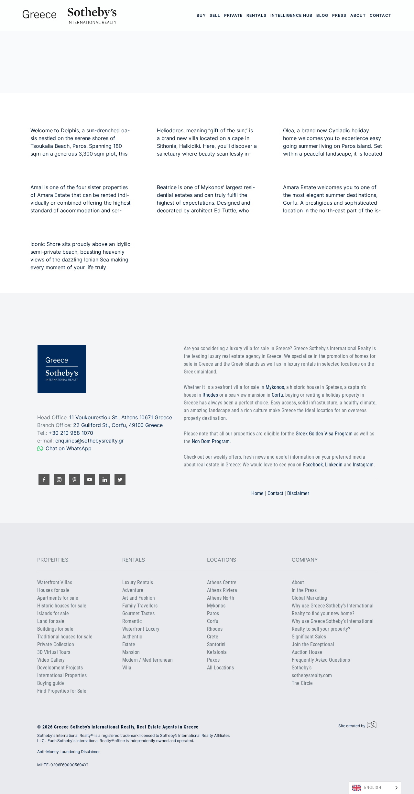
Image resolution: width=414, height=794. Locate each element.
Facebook (313, 465)
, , (118, 425)
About (358, 15)
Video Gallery (51, 660)
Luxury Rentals (137, 582)
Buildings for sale (55, 629)
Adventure (132, 590)
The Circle (302, 683)
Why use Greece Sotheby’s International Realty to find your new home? (333, 609)
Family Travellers (140, 606)
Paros (213, 613)
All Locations (220, 668)
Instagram (363, 465)
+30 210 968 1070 (71, 433)
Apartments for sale (57, 598)
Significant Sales (309, 637)
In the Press (304, 590)
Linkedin (334, 465)
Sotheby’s (301, 668)
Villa (127, 668)
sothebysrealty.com (312, 675)
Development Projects (60, 668)
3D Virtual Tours (53, 652)
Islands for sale (53, 613)
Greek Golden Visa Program (324, 434)
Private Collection (55, 644)
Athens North (220, 598)
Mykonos (275, 387)
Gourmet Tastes (138, 613)
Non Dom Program (211, 441)
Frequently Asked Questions (321, 660)
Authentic (132, 637)
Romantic (132, 621)
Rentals (256, 15)
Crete (212, 637)
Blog (322, 15)
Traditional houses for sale (64, 637)
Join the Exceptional (313, 644)
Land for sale (50, 621)
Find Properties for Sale (61, 691)
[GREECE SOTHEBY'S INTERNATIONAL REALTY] (69, 15)
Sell (215, 15)
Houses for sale (53, 590)
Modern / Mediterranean (147, 660)
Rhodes (210, 395)
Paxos (213, 660)
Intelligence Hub (291, 15)
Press (339, 15)
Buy (201, 15)
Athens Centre (221, 582)
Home (257, 493)
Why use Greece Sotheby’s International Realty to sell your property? (333, 625)
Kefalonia (217, 652)
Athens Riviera (222, 590)
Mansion (131, 652)
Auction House (307, 652)
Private (233, 15)
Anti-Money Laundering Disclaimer (68, 751)
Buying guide (50, 683)
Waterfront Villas (54, 582)
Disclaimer (298, 493)
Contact (380, 15)
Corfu (277, 395)
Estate (129, 644)
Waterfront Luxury (140, 629)
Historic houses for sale (61, 606)
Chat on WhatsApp (69, 448)
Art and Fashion (138, 598)
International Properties (61, 675)
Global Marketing (309, 598)
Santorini (216, 644)
